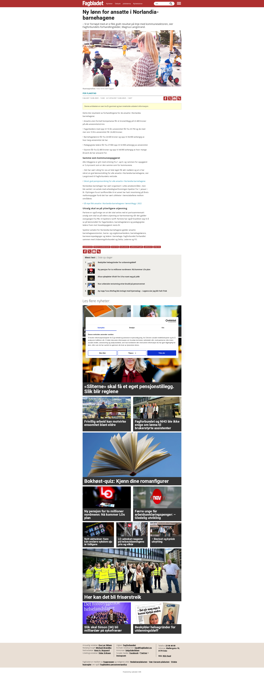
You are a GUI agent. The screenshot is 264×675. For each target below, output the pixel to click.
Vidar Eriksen (105, 653)
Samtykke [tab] (101, 328)
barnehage (87, 247)
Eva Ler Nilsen (105, 645)
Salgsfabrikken (132, 650)
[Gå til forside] (93, 3)
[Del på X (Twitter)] (170, 98)
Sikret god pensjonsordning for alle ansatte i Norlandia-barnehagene (114, 181)
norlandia (124, 247)
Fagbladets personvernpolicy (113, 664)
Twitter (143, 653)
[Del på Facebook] (165, 98)
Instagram (121, 655)
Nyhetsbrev (137, 3)
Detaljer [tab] (132, 328)
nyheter (115, 247)
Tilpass (130, 353)
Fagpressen (108, 662)
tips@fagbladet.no (143, 648)
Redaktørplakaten (138, 662)
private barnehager (102, 247)
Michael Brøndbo (103, 648)
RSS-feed (167, 656)
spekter (157, 247)
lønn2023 (148, 247)
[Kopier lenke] (179, 98)
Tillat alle (162, 353)
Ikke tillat (102, 353)
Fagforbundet (129, 645)
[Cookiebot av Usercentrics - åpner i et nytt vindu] (167, 320)
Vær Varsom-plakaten (159, 662)
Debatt (118, 3)
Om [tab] (163, 328)
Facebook (133, 653)
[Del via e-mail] (174, 98)
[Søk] (170, 3)
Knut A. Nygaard (102, 650)
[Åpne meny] (179, 3)
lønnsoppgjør (136, 247)
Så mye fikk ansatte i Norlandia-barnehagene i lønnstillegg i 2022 (113, 203)
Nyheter (109, 3)
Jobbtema (127, 3)
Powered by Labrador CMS (132, 672)
